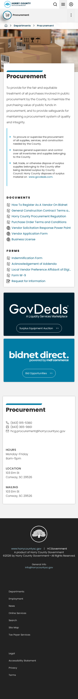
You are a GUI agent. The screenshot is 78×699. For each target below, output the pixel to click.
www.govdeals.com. (41, 177)
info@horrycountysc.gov (39, 567)
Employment (16, 598)
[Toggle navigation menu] (63, 4)
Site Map (14, 627)
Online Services (17, 613)
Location (13, 468)
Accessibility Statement (22, 660)
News (12, 605)
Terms (12, 675)
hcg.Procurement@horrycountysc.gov (38, 431)
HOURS (11, 450)
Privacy (13, 667)
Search (13, 620)
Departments (22, 25)
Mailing (12, 487)
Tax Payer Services (19, 634)
